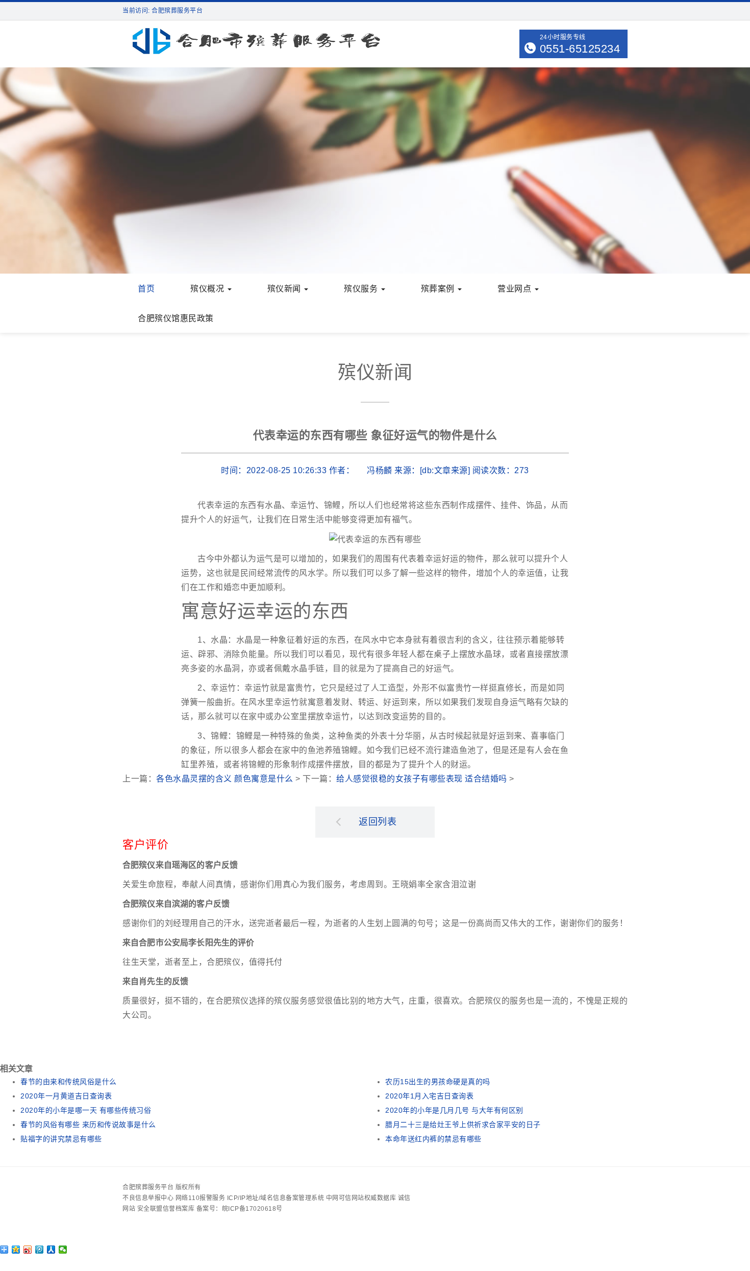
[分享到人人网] (51, 1249)
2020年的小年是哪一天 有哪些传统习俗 (85, 1110)
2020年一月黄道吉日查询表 (66, 1096)
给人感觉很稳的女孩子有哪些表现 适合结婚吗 (421, 778)
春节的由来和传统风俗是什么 (68, 1082)
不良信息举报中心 (147, 1198)
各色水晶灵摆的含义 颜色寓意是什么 (224, 778)
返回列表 (377, 822)
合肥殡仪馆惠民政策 (176, 318)
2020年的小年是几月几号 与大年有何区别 (454, 1110)
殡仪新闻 (285, 288)
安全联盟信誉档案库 (166, 1208)
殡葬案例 (439, 288)
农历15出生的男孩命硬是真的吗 (437, 1082)
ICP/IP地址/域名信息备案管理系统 (275, 1198)
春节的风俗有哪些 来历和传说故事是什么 (88, 1124)
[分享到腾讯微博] (39, 1249)
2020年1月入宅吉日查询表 (429, 1096)
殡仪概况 (208, 288)
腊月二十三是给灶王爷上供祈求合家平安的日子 (463, 1124)
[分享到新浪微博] (27, 1249)
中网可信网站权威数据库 (361, 1198)
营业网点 (515, 288)
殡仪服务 (362, 288)
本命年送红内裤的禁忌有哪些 (433, 1139)
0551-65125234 (580, 48)
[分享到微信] (63, 1249)
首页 (146, 288)
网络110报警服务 (201, 1198)
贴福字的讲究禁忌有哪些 (61, 1139)
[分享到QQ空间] (16, 1249)
